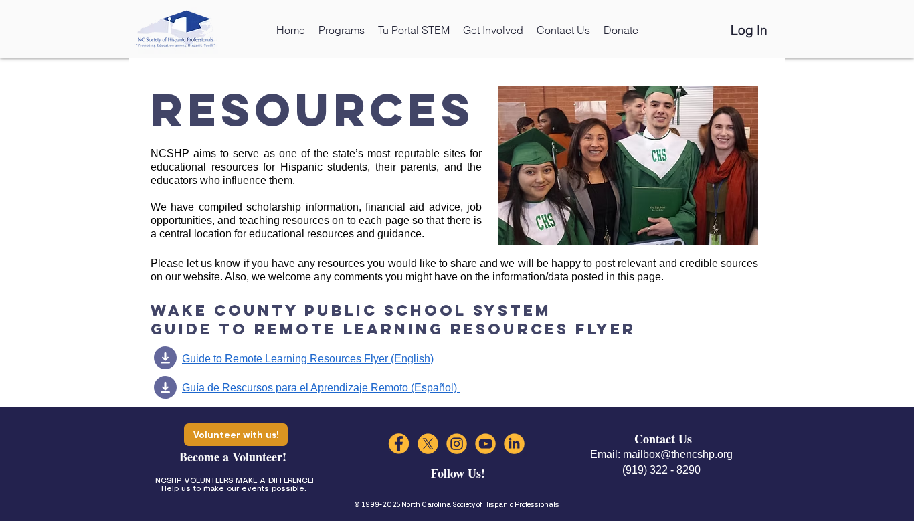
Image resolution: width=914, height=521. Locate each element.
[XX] (428, 444)
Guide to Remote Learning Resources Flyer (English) (308, 358)
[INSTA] (457, 444)
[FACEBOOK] (399, 444)
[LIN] (514, 444)
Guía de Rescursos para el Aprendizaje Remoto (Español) (321, 387)
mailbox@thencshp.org (678, 454)
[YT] (485, 444)
